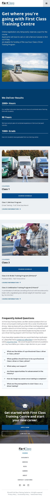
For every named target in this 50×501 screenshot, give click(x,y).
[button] (46, 3)
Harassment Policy (36, 494)
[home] (8, 3)
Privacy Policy (12, 494)
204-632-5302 (12, 342)
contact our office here (24, 340)
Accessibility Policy (23, 494)
